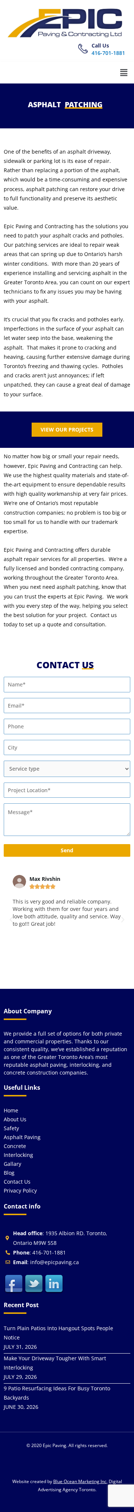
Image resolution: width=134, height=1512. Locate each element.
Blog (9, 1172)
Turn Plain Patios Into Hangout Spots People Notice (58, 1333)
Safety (11, 1128)
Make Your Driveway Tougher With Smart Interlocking (55, 1363)
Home (11, 1110)
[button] (124, 72)
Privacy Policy (20, 1190)
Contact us (17, 1181)
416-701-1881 (108, 52)
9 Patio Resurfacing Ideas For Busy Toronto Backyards (57, 1393)
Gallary (12, 1163)
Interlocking (18, 1154)
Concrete (15, 1145)
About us (15, 1119)
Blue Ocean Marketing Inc (79, 1481)
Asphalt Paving (22, 1137)
